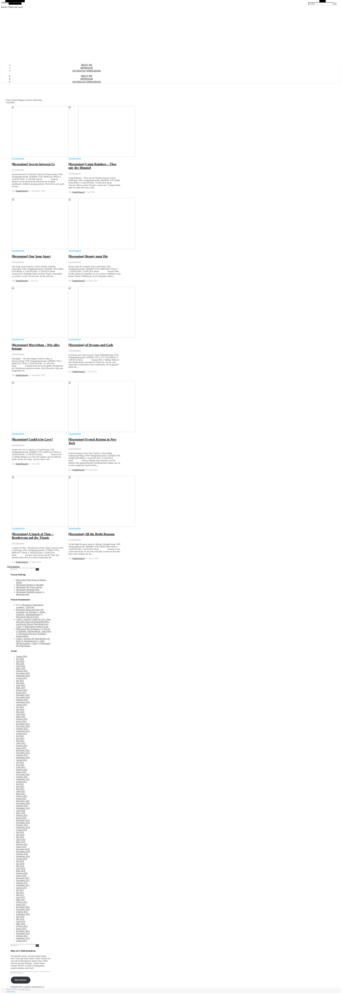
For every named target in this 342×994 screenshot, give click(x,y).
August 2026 (21, 656)
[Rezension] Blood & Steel (27, 617)
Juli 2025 (20, 680)
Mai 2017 (20, 895)
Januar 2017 (21, 904)
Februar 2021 (21, 796)
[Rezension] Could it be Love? (32, 439)
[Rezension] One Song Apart (31, 256)
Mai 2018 (20, 866)
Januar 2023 (21, 748)
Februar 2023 (21, 745)
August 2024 (21, 704)
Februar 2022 (21, 769)
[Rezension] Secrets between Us (33, 164)
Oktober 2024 (22, 700)
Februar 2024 (21, 719)
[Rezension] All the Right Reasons (91, 534)
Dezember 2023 (23, 724)
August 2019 (21, 830)
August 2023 (21, 733)
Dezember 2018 (23, 849)
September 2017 (23, 885)
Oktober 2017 (22, 883)
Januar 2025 (21, 692)
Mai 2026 (20, 663)
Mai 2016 (20, 919)
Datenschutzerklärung (86, 70)
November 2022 (23, 753)
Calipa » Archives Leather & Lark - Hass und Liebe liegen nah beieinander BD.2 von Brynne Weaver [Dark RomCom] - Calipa (33, 623)
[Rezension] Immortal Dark (27, 589)
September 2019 (23, 827)
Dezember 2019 (23, 820)
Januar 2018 (21, 875)
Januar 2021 (21, 798)
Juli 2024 (20, 707)
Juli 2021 (20, 784)
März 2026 (20, 668)
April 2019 (20, 839)
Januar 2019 (21, 847)
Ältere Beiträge (13, 566)
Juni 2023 (20, 738)
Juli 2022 (20, 762)
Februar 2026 (21, 671)
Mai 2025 (20, 683)
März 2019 (20, 842)
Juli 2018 (20, 861)
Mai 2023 (20, 741)
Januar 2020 (21, 818)
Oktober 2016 (22, 912)
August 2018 (21, 859)
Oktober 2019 (22, 825)
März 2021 (20, 794)
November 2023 (23, 726)
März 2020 (20, 813)
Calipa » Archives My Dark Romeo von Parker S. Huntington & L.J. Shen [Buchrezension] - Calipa (33, 641)
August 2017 (21, 888)
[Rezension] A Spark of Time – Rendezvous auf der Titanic (33, 535)
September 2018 (23, 856)
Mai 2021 (20, 789)
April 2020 (20, 810)
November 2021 (23, 774)
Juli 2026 (20, 659)
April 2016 (20, 921)
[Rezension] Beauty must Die (88, 256)
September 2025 (23, 676)
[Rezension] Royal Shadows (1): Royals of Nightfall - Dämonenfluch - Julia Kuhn (33, 630)
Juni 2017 (20, 892)
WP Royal (25, 989)
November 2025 (23, 673)
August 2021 (21, 782)
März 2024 (20, 716)
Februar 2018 (21, 873)
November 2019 (23, 822)
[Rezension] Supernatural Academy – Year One (29, 606)
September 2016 (23, 914)
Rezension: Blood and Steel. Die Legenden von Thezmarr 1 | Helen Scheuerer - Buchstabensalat (30, 612)
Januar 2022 (21, 772)
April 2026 (20, 666)
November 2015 (23, 933)
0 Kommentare (18, 170)
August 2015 (21, 941)
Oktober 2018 (22, 854)
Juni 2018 (20, 863)
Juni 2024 (20, 709)
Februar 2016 (21, 926)
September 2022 (23, 757)
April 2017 (20, 897)
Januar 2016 (21, 928)
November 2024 (23, 697)
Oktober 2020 (22, 806)
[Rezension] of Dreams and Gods (90, 345)
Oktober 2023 (22, 729)
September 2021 (23, 779)
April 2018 (20, 868)
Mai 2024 (20, 712)
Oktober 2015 (22, 936)
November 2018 (23, 851)
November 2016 (23, 909)
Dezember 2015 (23, 931)
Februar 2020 (21, 815)
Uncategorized (18, 158)
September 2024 (23, 702)
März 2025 (20, 688)
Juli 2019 (20, 832)
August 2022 (21, 760)
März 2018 (20, 871)
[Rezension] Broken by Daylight (30, 585)
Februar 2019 (21, 844)
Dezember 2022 (23, 750)
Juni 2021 (20, 786)
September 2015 (23, 938)
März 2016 (20, 924)
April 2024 (20, 714)
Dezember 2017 (23, 878)
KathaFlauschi (22, 191)
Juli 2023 (20, 736)
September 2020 (23, 808)
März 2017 (20, 900)
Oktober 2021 (22, 777)
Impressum (86, 67)
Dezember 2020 (23, 801)
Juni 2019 (20, 835)
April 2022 (20, 767)
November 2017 (23, 880)
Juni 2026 (20, 661)
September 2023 (23, 731)
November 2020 (23, 803)
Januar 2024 (21, 721)
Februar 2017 (21, 902)
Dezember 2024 (23, 695)
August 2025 (21, 678)
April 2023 (20, 743)
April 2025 (20, 685)
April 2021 (20, 791)
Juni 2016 (20, 916)
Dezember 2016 (23, 907)
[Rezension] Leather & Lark (36, 626)
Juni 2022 (20, 765)
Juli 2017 (20, 890)
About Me (86, 64)
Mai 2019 (20, 837)
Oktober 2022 (22, 755)
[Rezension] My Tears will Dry (29, 587)
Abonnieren (20, 980)
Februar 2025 (21, 690)
